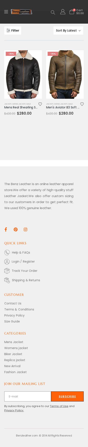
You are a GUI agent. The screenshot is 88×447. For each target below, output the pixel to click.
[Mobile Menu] (7, 11)
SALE (28, 103)
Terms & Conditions (19, 309)
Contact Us (12, 303)
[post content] (23, 74)
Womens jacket (16, 348)
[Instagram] (25, 229)
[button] (53, 12)
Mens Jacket (19, 103)
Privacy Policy (14, 315)
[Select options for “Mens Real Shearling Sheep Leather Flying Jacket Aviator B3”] (35, 57)
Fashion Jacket (15, 372)
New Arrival (12, 366)
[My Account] (63, 11)
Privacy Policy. (14, 410)
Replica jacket (14, 360)
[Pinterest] (15, 229)
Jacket (8, 103)
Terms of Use (59, 406)
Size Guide (12, 321)
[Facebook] (5, 229)
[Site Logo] (21, 11)
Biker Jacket (13, 354)
